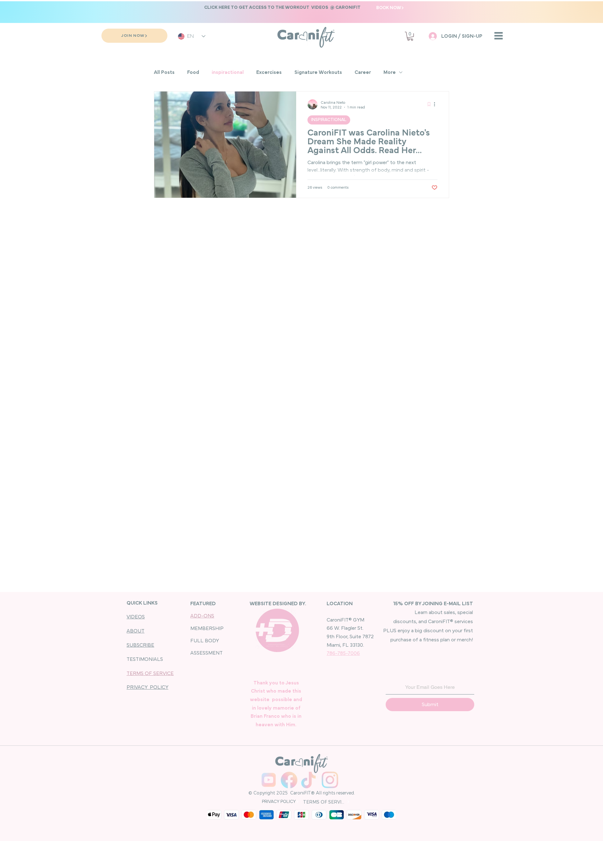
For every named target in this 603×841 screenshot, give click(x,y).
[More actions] (436, 104)
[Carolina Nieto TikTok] (309, 779)
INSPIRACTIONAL (328, 120)
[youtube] (268, 779)
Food (193, 72)
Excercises (269, 72)
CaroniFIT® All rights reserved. (322, 792)
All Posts (164, 72)
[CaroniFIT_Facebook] (289, 779)
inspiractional (228, 72)
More (389, 72)
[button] (282, 7)
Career (363, 72)
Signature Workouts (318, 72)
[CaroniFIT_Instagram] (330, 779)
